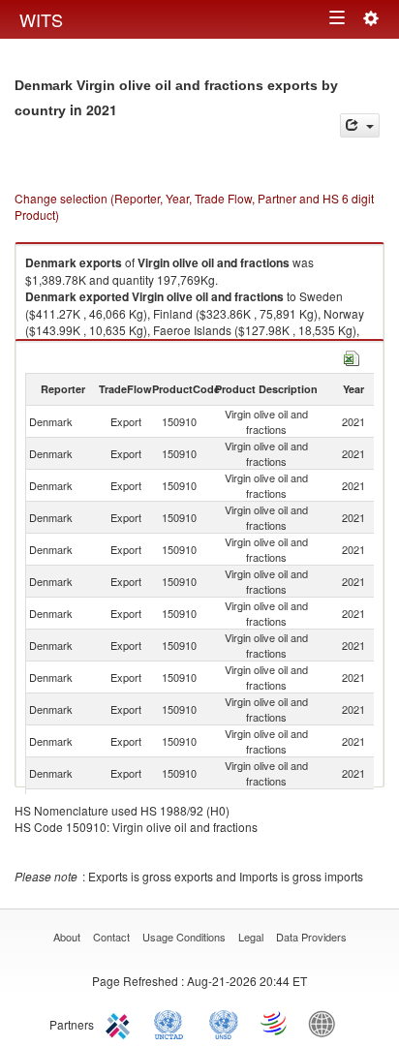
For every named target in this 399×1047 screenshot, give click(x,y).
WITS (41, 19)
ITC (121, 1022)
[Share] (360, 125)
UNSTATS (223, 1022)
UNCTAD (172, 1022)
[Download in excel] (351, 356)
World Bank (326, 1022)
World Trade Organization (275, 1022)
